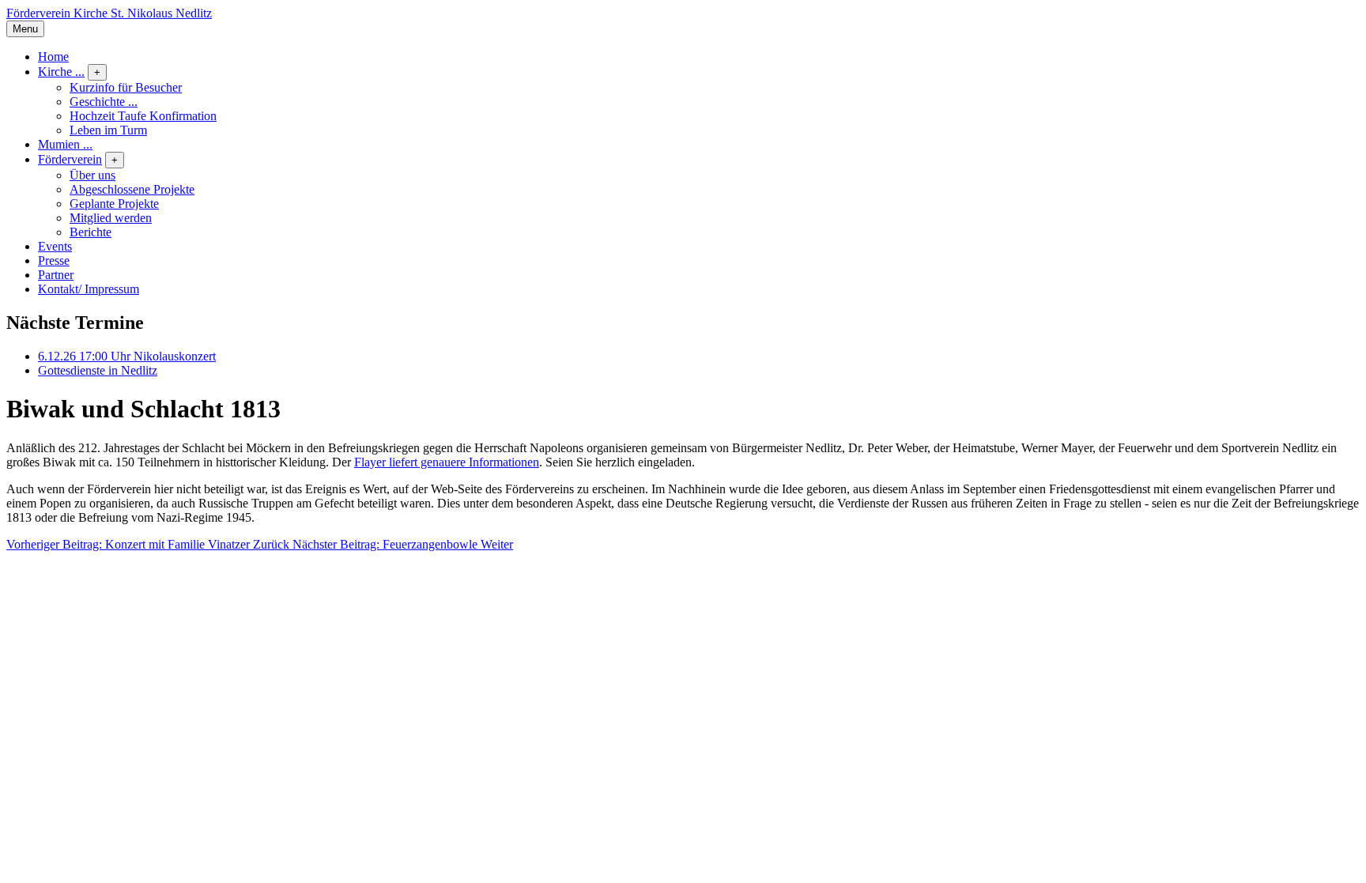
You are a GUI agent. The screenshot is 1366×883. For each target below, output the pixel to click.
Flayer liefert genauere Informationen (446, 462)
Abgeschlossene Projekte (132, 189)
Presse (54, 260)
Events (55, 246)
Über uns (92, 175)
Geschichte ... (104, 101)
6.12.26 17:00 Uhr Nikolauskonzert (127, 356)
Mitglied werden (111, 218)
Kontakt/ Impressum (88, 289)
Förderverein (70, 159)
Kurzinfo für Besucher (126, 87)
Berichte (90, 232)
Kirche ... (61, 71)
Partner (56, 274)
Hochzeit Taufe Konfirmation (143, 116)
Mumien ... (65, 144)
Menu (25, 29)
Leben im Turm (108, 130)
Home (53, 56)
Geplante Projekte (114, 203)
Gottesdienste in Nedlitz (97, 370)
